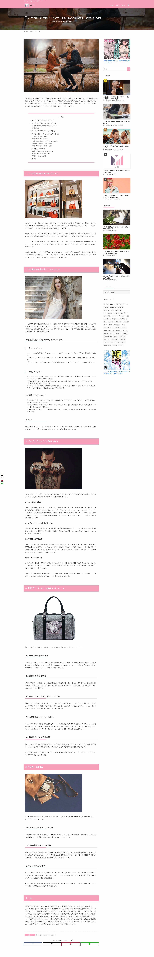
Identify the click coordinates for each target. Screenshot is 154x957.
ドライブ (107, 316)
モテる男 (116, 327)
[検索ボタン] (128, 5)
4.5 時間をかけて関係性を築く (43, 146)
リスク (123, 327)
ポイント (32, 21)
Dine (112, 304)
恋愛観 (122, 336)
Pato (106, 307)
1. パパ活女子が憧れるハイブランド (43, 120)
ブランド (50, 21)
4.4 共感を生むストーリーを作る (44, 143)
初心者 (118, 330)
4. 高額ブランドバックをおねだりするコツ (45, 134)
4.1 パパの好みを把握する (42, 136)
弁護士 (125, 333)
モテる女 (107, 327)
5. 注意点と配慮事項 (38, 149)
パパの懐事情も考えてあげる (43, 153)
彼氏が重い (108, 336)
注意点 (106, 339)
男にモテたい (108, 342)
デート (116, 313)
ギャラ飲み (108, 313)
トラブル (124, 313)
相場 (123, 342)
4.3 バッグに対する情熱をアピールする (46, 141)
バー (106, 319)
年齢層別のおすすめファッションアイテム (47, 125)
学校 (112, 333)
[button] (33, 944)
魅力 (121, 345)
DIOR (118, 304)
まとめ (37, 128)
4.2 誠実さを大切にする (42, 138)
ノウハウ (125, 316)
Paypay (113, 307)
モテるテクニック (119, 324)
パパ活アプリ (122, 319)
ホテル (126, 321)
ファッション (44, 21)
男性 (117, 342)
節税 (115, 345)
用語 (123, 339)
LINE (125, 304)
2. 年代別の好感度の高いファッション (44, 123)
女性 (106, 333)
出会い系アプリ (109, 330)
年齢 (118, 333)
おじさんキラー (116, 310)
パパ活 (27, 21)
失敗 (125, 330)
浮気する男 (115, 339)
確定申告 (107, 345)
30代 (106, 304)
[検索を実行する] (128, 69)
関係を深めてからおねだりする (44, 151)
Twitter (106, 310)
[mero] (30, 5)
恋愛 (116, 336)
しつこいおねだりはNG (41, 156)
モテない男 (108, 324)
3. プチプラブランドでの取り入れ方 (43, 131)
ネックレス (116, 316)
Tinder (120, 307)
